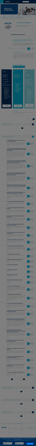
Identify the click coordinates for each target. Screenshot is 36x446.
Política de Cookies (27, 440)
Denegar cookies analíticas (9, 443)
